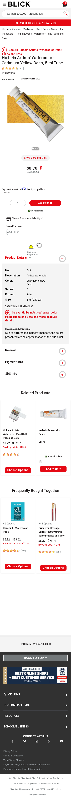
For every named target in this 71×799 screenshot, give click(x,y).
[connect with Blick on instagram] (36, 743)
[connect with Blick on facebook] (12, 743)
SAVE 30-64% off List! (49, 545)
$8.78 (32, 168)
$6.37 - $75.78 (47, 541)
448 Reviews (9, 73)
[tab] (35, 258)
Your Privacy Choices (13, 760)
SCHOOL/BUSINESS (16, 726)
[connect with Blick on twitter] (24, 743)
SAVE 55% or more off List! (16, 543)
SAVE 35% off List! (35, 157)
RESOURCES (11, 715)
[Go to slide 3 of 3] (38, 148)
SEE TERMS (50, 23)
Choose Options (17, 470)
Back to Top (34, 658)
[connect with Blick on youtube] (61, 743)
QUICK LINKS (12, 694)
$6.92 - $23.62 (12, 539)
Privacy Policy (10, 751)
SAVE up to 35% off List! (14, 447)
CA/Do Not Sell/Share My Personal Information (26, 764)
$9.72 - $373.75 (12, 443)
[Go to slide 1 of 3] (33, 148)
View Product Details (30, 79)
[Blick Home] (19, 4)
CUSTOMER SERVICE (17, 705)
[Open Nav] (4, 4)
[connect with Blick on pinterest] (49, 743)
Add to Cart (53, 469)
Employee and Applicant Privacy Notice (22, 769)
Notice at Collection (13, 755)
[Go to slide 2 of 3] (35, 148)
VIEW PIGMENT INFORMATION (19, 306)
